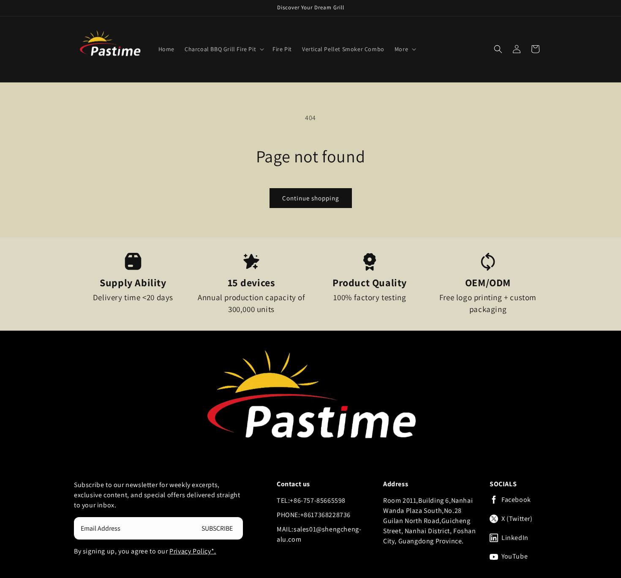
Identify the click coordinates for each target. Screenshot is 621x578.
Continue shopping (310, 198)
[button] (223, 49)
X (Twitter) (517, 519)
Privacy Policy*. (192, 551)
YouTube (514, 556)
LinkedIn (514, 538)
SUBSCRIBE (217, 528)
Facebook (516, 500)
